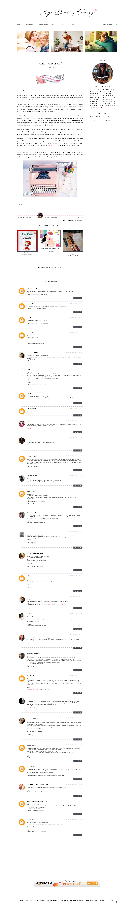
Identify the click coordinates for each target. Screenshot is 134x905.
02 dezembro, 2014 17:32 (74, 531)
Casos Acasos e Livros (35, 553)
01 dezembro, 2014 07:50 (74, 332)
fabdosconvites (33, 408)
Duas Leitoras (30, 587)
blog (67, 220)
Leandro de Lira (32, 532)
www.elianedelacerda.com (37, 801)
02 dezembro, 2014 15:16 (74, 512)
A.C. (28, 698)
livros (95, 120)
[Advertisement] (101, 157)
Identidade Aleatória (32, 707)
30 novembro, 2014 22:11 (74, 303)
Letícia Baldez (32, 766)
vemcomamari (32, 288)
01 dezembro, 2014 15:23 (74, 393)
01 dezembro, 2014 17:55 (74, 437)
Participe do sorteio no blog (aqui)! (55, 604)
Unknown (30, 303)
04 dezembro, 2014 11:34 (74, 698)
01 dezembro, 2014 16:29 (74, 420)
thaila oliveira (32, 352)
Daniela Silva (31, 596)
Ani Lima (30, 613)
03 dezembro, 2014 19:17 (74, 634)
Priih (28, 369)
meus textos (109, 120)
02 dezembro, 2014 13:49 (74, 490)
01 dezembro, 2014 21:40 (74, 455)
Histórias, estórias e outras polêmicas (36, 446)
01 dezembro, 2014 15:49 (74, 408)
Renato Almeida (32, 475)
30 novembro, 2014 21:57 (74, 288)
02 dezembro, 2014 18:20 (74, 552)
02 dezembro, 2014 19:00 (74, 596)
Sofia (29, 635)
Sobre (74, 24)
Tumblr (52, 199)
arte (109, 116)
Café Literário (95, 116)
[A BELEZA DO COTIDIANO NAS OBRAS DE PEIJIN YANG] (101, 41)
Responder (77, 297)
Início (19, 24)
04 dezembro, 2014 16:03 (74, 744)
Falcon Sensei (32, 745)
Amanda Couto (32, 491)
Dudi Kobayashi (32, 718)
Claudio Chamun (33, 437)
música (95, 124)
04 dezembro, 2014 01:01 (74, 675)
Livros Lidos (43, 24)
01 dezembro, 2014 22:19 (74, 475)
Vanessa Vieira (32, 456)
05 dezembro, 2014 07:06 (74, 784)
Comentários (51, 67)
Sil (28, 421)
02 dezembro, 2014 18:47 (74, 575)
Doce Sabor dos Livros (32, 689)
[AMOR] (33, 41)
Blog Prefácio (30, 428)
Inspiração (64, 24)
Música (54, 24)
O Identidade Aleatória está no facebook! (37, 708)
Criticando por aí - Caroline (37, 784)
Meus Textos (30, 24)
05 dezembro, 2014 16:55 (74, 800)
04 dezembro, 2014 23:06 (74, 765)
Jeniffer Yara (31, 512)
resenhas (110, 124)
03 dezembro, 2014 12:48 (74, 613)
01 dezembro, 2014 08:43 (74, 352)
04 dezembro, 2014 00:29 (74, 652)
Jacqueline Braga (33, 653)
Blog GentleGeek (36, 757)
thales (29, 317)
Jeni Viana (30, 675)
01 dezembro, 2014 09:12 (74, 369)
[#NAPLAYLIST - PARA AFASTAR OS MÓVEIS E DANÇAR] (67, 41)
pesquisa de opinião (76, 220)
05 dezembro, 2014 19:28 (74, 819)
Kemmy (29, 575)
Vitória (29, 393)
